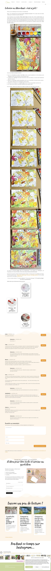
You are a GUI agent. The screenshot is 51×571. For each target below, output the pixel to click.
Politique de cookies (34, 569)
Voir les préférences (45, 566)
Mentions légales (40, 569)
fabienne (7, 407)
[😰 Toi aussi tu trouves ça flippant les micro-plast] (23, 557)
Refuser (37, 566)
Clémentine (12, 339)
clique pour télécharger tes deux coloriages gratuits (27, 275)
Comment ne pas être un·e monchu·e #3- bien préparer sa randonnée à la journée (25, 520)
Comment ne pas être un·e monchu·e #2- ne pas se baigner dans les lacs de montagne (39, 521)
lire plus (7, 530)
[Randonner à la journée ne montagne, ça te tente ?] (7, 557)
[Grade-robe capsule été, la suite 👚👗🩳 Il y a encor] (12, 557)
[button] (49, 557)
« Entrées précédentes (8, 537)
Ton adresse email (9, 488)
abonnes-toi (19, 276)
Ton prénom (8, 483)
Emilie (6, 334)
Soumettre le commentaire (40, 446)
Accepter (29, 566)
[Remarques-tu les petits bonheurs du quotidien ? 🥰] (2, 557)
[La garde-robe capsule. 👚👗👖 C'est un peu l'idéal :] (17, 557)
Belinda (6, 359)
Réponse (43, 335)
